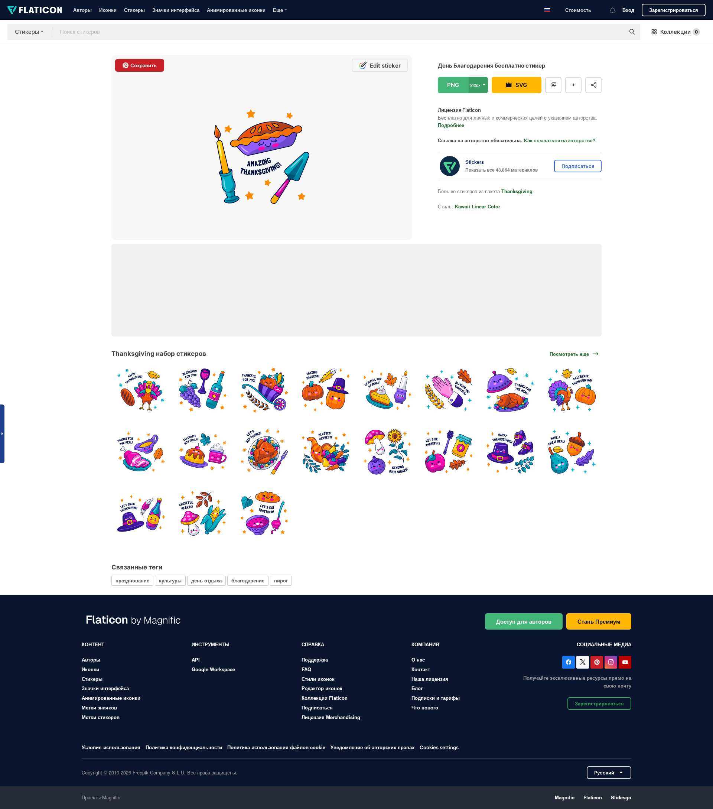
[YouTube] (625, 662)
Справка (313, 644)
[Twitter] (582, 662)
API (196, 659)
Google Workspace (213, 669)
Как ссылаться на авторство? (559, 140)
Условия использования (111, 747)
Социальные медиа (604, 644)
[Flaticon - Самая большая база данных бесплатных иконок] (34, 10)
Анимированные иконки (236, 9)
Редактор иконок (322, 688)
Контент (93, 644)
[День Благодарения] (141, 390)
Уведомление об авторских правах (372, 747)
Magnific (564, 797)
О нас (418, 659)
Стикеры (134, 9)
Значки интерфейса (175, 9)
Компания (425, 644)
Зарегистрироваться (673, 9)
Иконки (108, 9)
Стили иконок (318, 678)
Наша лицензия (429, 678)
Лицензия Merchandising (331, 717)
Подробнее (451, 125)
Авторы (82, 9)
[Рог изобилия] (325, 451)
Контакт (420, 669)
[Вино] (202, 390)
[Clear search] (616, 32)
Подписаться (317, 707)
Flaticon (592, 797)
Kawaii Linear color (477, 206)
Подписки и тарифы (435, 697)
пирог (281, 580)
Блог (417, 688)
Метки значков (99, 707)
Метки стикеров (101, 717)
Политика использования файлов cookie (276, 747)
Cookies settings (439, 747)
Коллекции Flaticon (325, 697)
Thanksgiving (517, 191)
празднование (132, 580)
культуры (170, 580)
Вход (628, 9)
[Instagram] (611, 662)
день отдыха (206, 580)
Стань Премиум (598, 621)
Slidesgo (621, 797)
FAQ (306, 669)
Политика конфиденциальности (184, 747)
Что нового (424, 707)
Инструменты (210, 644)
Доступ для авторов (523, 621)
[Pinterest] (596, 662)
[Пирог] (387, 390)
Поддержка (315, 659)
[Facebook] (568, 662)
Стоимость (578, 9)
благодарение (247, 580)
